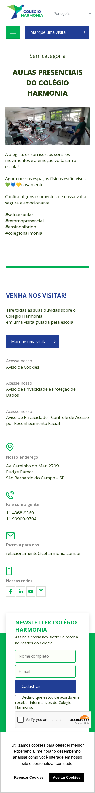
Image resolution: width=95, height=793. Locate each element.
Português (61, 13)
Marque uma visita (48, 32)
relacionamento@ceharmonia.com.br (43, 553)
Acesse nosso (22, 364)
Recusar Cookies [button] (29, 777)
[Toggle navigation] (13, 32)
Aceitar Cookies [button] (66, 777)
